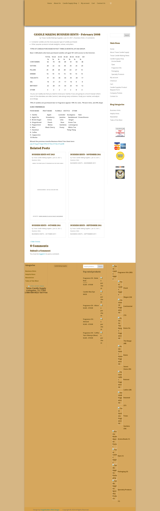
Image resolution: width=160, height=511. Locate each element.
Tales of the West (116, 120)
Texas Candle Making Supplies (52, 38)
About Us (57, 3)
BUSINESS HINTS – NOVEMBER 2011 (85, 154)
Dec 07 (57, 144)
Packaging (115, 71)
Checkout (113, 81)
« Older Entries (35, 242)
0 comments (90, 38)
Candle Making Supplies (61, 266)
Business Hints (79, 38)
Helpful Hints (114, 114)
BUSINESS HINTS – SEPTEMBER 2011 (85, 225)
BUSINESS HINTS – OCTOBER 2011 (46, 225)
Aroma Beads (116, 61)
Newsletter (114, 117)
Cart (93, 3)
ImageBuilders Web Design (49, 510)
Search (100, 266)
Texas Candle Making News (119, 56)
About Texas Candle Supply (119, 52)
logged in (42, 254)
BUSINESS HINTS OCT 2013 (43, 154)
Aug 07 (37, 144)
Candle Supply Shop (70, 3)
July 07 (32, 144)
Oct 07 (47, 144)
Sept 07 (42, 144)
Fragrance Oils (116, 68)
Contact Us (101, 3)
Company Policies (116, 93)
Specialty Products (117, 74)
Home (49, 3)
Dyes (113, 64)
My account (85, 3)
